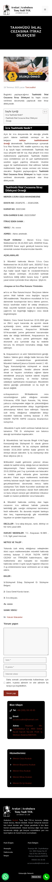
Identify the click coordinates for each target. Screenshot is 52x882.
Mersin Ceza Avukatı (22, 758)
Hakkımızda (8, 852)
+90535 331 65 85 (38, 860)
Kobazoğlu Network (26, 873)
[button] (5, 876)
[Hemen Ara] (46, 877)
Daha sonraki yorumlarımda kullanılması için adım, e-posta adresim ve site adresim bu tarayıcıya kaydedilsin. (27, 682)
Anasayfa (7, 848)
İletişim (6, 856)
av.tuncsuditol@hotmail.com (25, 719)
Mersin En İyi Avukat (22, 783)
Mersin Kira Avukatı (22, 771)
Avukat (14, 820)
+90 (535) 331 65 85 (26, 710)
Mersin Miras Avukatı (22, 777)
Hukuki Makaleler (15, 617)
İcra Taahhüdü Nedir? (14, 115)
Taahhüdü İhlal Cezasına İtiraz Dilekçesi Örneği (21, 119)
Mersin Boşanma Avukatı (24, 765)
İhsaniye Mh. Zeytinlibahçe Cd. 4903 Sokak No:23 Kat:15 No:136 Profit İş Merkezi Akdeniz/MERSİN (38, 852)
